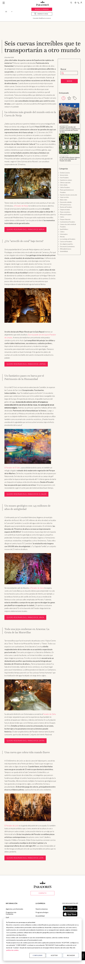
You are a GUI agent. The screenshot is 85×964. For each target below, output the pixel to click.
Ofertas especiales (65, 182)
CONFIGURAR (37, 955)
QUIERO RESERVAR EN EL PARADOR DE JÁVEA (25, 617)
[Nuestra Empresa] (75, 3)
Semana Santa (64, 175)
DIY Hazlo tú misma (65, 205)
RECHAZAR (71, 955)
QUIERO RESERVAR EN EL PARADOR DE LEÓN (25, 858)
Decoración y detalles (66, 202)
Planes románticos (65, 212)
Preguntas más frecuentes (11, 913)
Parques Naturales (65, 219)
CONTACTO (42, 893)
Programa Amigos (42, 912)
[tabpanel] (69, 132)
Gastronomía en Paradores (67, 222)
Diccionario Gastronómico (67, 246)
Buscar (63, 69)
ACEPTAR (54, 955)
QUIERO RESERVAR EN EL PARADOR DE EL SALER (26, 494)
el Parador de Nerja (21, 206)
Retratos (62, 237)
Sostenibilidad (64, 251)
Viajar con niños (64, 197)
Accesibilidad (40, 916)
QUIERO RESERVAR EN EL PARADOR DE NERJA (25, 229)
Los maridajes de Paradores (67, 239)
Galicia (62, 217)
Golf (7, 917)
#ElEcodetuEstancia (65, 249)
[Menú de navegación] (4, 3)
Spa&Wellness (64, 229)
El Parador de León (11, 826)
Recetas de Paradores (66, 207)
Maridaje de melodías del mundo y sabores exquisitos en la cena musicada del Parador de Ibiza (70, 129)
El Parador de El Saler (12, 468)
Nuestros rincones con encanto (68, 195)
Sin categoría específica (66, 244)
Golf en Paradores (65, 187)
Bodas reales (63, 200)
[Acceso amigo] (81, 3)
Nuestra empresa (42, 909)
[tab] (63, 98)
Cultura (62, 232)
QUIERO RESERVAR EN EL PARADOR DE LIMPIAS (26, 364)
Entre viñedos (63, 185)
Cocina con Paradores (66, 241)
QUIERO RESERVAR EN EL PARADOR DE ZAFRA (25, 741)
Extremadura (63, 234)
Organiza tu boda (65, 209)
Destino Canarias (65, 173)
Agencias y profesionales (14, 909)
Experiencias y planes (66, 180)
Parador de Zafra (49, 714)
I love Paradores (64, 177)
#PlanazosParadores (66, 214)
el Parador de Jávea (36, 588)
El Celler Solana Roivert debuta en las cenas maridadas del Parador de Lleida (70, 159)
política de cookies (12, 950)
